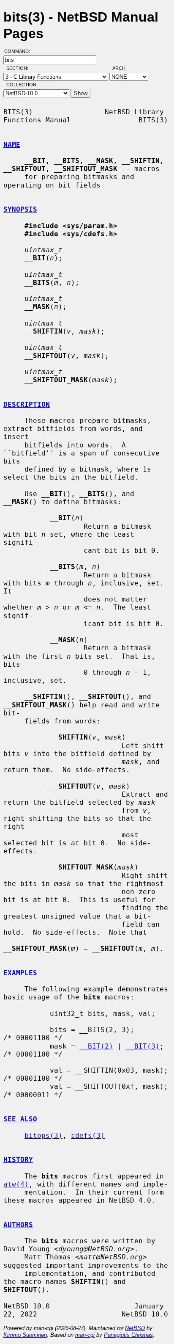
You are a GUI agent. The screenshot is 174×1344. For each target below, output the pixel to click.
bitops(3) (43, 1135)
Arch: (123, 68)
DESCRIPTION (26, 404)
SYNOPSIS (20, 209)
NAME (11, 145)
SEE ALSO (20, 1119)
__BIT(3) (143, 1046)
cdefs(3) (88, 1135)
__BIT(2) (96, 1046)
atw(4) (16, 1184)
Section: (19, 68)
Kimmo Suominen (25, 1335)
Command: (19, 51)
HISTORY (18, 1160)
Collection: (22, 84)
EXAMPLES (20, 973)
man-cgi (85, 1335)
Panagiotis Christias (128, 1335)
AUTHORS (18, 1225)
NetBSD (135, 1328)
